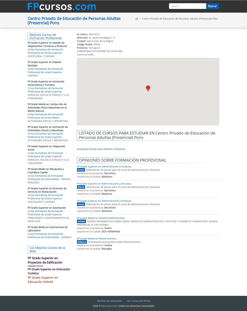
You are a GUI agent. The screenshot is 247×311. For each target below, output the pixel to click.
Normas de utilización (109, 300)
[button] (148, 88)
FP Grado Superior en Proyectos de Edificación (45, 260)
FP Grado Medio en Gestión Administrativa (101, 218)
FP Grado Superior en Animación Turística (49, 271)
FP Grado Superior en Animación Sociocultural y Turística (46, 83)
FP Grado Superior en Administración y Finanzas (104, 166)
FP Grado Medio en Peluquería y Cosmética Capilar (46, 170)
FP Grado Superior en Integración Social (46, 148)
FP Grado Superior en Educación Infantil (43, 279)
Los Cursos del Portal (138, 300)
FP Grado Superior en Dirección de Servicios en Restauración (47, 190)
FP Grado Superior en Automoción (47, 207)
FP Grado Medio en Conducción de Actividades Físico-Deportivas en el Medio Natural (47, 107)
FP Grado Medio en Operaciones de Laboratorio (48, 228)
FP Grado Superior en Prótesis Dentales (44, 63)
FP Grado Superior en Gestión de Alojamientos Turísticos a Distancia (47, 44)
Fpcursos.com (109, 305)
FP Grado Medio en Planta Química (96, 238)
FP (137, 18)
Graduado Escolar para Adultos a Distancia (101, 149)
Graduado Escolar (35, 266)
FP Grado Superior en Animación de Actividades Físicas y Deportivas (48, 128)
